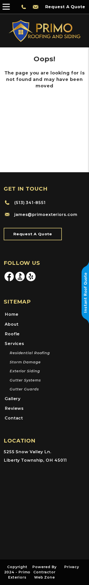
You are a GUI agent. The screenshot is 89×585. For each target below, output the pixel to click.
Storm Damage (25, 362)
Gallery (13, 398)
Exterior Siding (25, 371)
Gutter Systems (25, 380)
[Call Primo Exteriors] (24, 7)
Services (14, 343)
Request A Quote (32, 234)
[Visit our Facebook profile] (9, 280)
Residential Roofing (30, 353)
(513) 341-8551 (30, 202)
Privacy (71, 567)
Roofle (12, 333)
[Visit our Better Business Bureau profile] (20, 280)
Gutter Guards (24, 389)
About (12, 324)
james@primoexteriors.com (45, 214)
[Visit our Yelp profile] (30, 280)
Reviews (14, 408)
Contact (14, 417)
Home (12, 314)
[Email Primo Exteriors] (36, 7)
